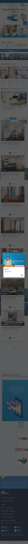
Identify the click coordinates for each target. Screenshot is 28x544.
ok (21, 275)
